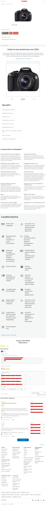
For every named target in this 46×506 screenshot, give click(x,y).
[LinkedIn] (38, 500)
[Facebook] (32, 500)
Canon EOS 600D (4, 45)
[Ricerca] (4, 1)
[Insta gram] (35, 500)
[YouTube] (43, 500)
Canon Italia (3, 500)
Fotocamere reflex (6, 29)
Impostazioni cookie (16, 496)
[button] (12, 99)
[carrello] (2, 1)
